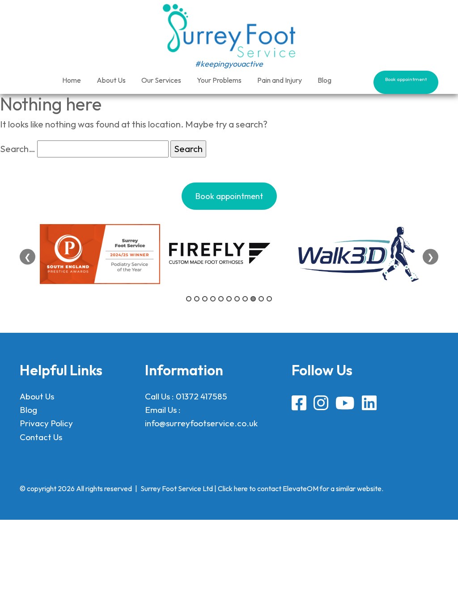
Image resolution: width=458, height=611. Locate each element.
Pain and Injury (279, 80)
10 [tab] (261, 298)
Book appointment (406, 79)
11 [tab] (269, 298)
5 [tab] (221, 298)
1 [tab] (188, 298)
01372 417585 (201, 396)
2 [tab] (196, 298)
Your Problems (219, 80)
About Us (111, 80)
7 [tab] (237, 298)
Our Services (161, 80)
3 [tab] (205, 298)
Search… (17, 148)
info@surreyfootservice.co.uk (201, 423)
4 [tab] (213, 298)
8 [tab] (245, 298)
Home (71, 80)
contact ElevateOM (287, 488)
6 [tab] (229, 298)
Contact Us (41, 437)
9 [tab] (253, 298)
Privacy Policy (46, 423)
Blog (324, 80)
